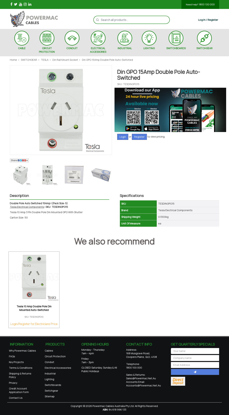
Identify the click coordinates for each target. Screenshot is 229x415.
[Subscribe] (195, 372)
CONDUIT (72, 48)
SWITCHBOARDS (176, 48)
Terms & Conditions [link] (20, 367)
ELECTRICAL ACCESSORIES (98, 49)
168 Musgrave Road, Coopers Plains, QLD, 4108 (141, 355)
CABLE (22, 48)
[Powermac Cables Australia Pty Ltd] (40, 19)
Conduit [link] (49, 362)
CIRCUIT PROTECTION (47, 49)
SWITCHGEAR (204, 48)
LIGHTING (149, 48)
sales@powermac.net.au (141, 378)
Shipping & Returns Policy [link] (20, 375)
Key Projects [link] (16, 362)
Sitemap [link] (50, 396)
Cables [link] (49, 350)
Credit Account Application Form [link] (19, 390)
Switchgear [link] (51, 390)
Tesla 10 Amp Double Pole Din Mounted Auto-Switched (34, 308)
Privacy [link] (13, 382)
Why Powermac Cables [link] (22, 350)
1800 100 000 (200, 4)
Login (123, 136)
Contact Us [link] (16, 397)
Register (139, 136)
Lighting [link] (49, 379)
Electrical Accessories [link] (58, 367)
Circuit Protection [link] (55, 356)
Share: (14, 160)
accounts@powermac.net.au (143, 385)
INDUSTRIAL (125, 48)
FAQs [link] (12, 356)
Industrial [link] (50, 373)
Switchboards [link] (53, 385)
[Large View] (20, 175)
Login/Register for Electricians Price (34, 324)
